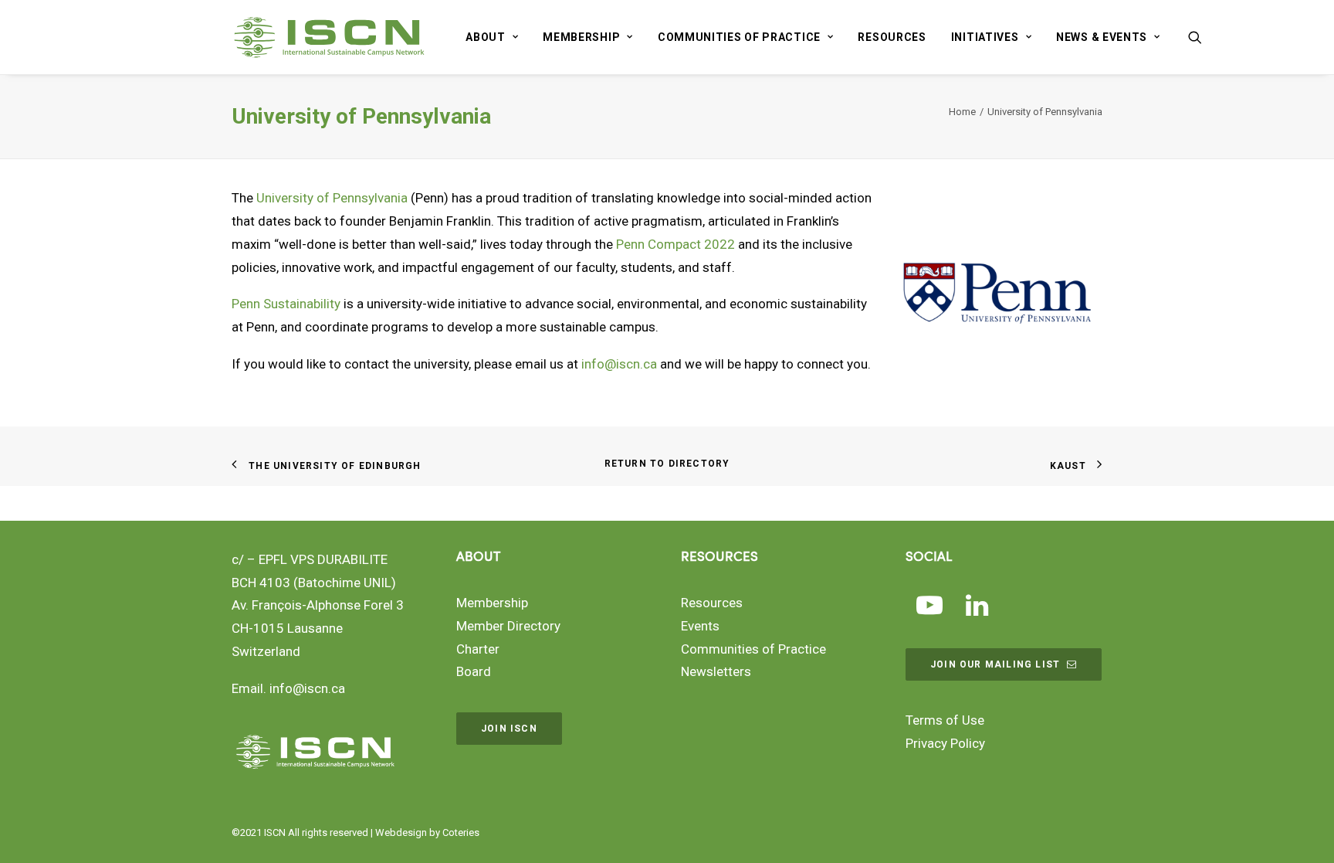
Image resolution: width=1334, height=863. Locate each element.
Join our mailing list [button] (995, 664)
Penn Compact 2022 (675, 244)
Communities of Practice (739, 37)
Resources (892, 37)
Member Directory (508, 626)
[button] (1195, 37)
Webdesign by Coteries (427, 832)
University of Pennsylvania (332, 198)
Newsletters (716, 671)
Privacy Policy (945, 743)
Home (962, 111)
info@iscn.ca (619, 364)
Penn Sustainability (286, 303)
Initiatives (985, 37)
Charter (477, 649)
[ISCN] (329, 37)
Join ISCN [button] (509, 728)
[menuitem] (492, 37)
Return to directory (667, 463)
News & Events (1101, 37)
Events (700, 626)
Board (473, 671)
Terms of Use (945, 720)
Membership (581, 37)
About (486, 37)
